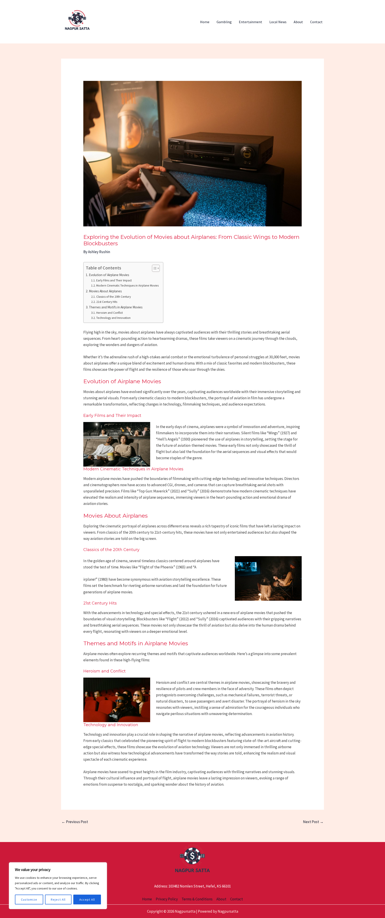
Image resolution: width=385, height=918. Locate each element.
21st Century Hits (106, 302)
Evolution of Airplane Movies (109, 275)
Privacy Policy (167, 899)
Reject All (58, 900)
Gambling (224, 22)
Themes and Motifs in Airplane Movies (116, 307)
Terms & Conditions (197, 899)
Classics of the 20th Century (113, 297)
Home (204, 22)
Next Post (313, 821)
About (298, 22)
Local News (278, 22)
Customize (29, 900)
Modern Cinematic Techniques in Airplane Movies (127, 285)
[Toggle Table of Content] (154, 268)
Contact (316, 22)
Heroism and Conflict (109, 313)
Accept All (87, 900)
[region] (58, 885)
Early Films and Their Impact (114, 280)
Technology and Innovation (113, 318)
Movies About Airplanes (105, 291)
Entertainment (250, 22)
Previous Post (74, 821)
